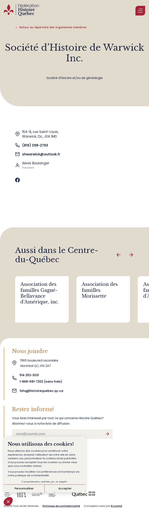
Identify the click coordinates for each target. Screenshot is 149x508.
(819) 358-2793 (35, 145)
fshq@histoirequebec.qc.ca (41, 391)
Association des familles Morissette (100, 290)
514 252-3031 (30, 375)
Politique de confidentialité (61, 506)
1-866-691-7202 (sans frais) (41, 382)
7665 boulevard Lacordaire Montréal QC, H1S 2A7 (39, 363)
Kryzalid (116, 506)
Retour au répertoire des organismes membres (53, 27)
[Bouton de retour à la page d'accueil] (21, 10)
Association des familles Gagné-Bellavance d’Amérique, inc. (39, 293)
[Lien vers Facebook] (17, 180)
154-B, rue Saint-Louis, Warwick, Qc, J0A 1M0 (40, 134)
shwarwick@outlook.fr (41, 154)
